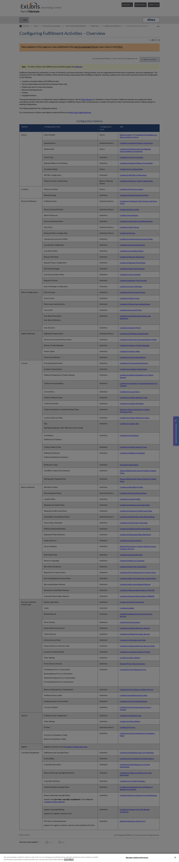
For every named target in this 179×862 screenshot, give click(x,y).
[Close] (175, 857)
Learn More (68, 859)
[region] (89, 858)
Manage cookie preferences (137, 857)
